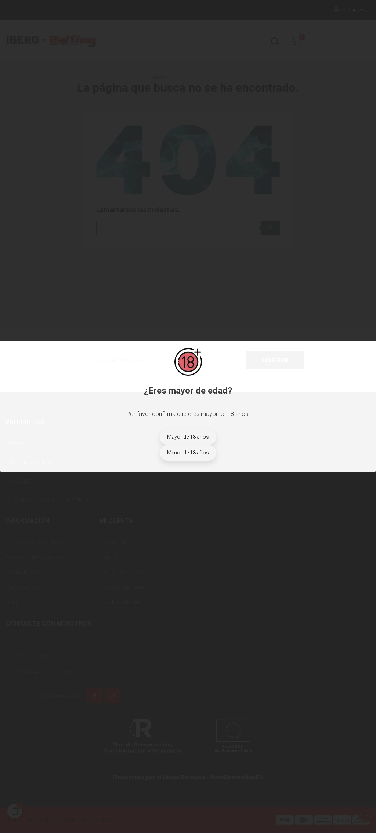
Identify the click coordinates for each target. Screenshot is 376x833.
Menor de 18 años (188, 453)
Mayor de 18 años (188, 437)
